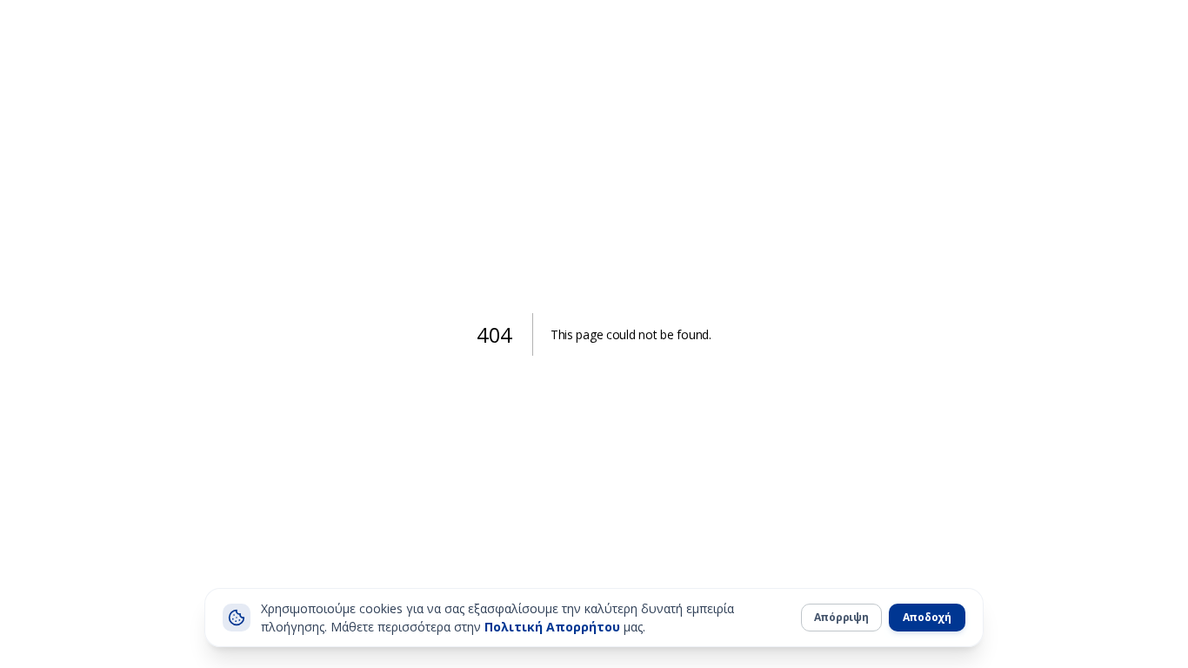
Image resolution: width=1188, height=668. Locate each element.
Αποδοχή (927, 617)
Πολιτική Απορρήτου (552, 626)
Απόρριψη (841, 617)
